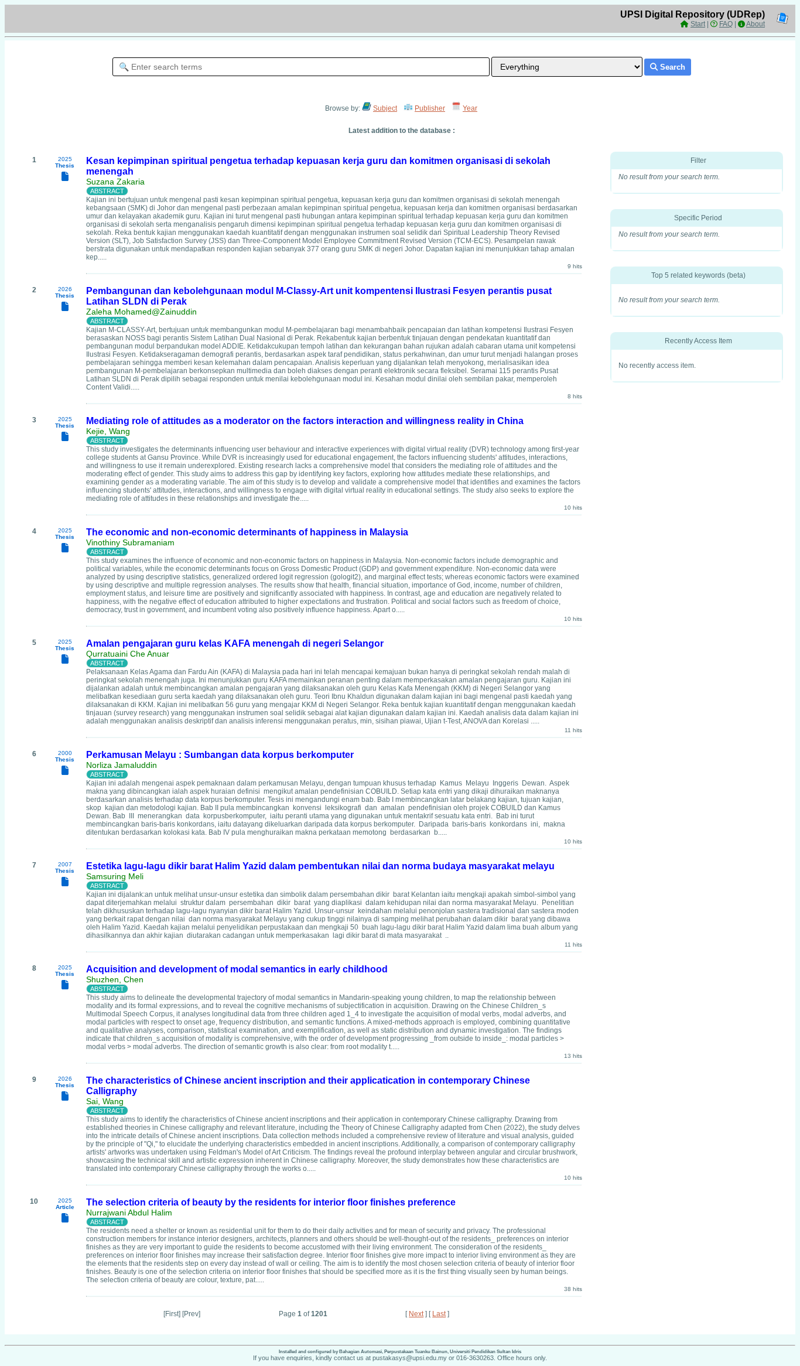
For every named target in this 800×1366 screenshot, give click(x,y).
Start (697, 24)
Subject (385, 108)
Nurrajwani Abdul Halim (129, 1212)
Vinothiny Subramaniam (130, 542)
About (755, 24)
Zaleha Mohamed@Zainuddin (141, 311)
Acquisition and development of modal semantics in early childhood (237, 969)
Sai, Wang (105, 1101)
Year (470, 108)
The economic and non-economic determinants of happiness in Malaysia (247, 532)
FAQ (726, 24)
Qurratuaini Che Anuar (127, 653)
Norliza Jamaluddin (121, 765)
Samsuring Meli (114, 876)
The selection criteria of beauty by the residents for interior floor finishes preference (271, 1202)
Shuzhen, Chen (114, 979)
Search (671, 67)
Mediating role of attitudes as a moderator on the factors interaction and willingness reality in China (305, 421)
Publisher (430, 108)
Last (439, 1314)
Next (416, 1314)
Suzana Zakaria (115, 181)
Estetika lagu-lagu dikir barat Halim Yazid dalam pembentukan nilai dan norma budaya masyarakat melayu (320, 866)
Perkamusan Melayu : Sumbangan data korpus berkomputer (220, 755)
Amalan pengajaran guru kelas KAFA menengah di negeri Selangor (235, 643)
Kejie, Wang (108, 431)
